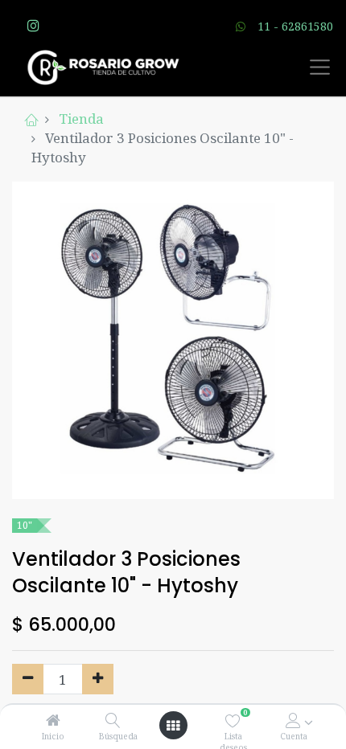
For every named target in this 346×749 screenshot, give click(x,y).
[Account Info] (293, 720)
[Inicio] (53, 720)
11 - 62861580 (295, 26)
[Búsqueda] (113, 720)
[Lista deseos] (233, 720)
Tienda (81, 118)
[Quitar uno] (27, 679)
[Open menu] (173, 725)
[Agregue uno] (97, 679)
